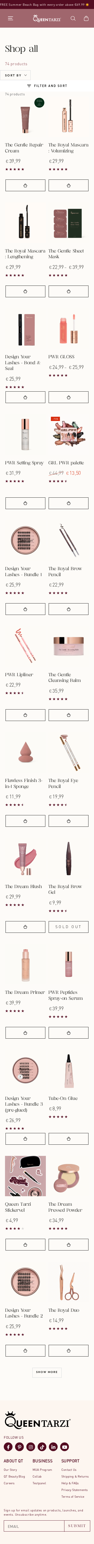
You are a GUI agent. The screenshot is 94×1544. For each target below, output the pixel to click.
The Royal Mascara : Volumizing (68, 148)
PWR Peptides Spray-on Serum (65, 996)
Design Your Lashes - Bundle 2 (24, 1313)
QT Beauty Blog (14, 1476)
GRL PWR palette (66, 463)
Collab (37, 1476)
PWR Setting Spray (24, 463)
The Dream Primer (25, 993)
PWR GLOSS (61, 357)
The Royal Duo (63, 1310)
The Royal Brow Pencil (65, 572)
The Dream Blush (23, 887)
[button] (73, 18)
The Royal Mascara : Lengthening (25, 254)
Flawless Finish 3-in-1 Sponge (23, 784)
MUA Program (42, 1470)
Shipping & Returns (75, 1476)
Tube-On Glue (63, 1099)
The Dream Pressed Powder (65, 1207)
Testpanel (39, 1483)
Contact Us (68, 1470)
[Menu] (10, 18)
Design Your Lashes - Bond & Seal (22, 363)
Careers (9, 1483)
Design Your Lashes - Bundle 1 (23, 572)
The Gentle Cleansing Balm (64, 678)
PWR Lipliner (19, 675)
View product (68, 291)
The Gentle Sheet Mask (66, 254)
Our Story (10, 1470)
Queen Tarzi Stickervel (18, 1207)
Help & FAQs (70, 1483)
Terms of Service (72, 1496)
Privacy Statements (74, 1490)
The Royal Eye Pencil (63, 784)
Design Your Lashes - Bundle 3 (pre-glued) (24, 1105)
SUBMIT (77, 1526)
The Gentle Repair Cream (24, 148)
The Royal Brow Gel (65, 890)
